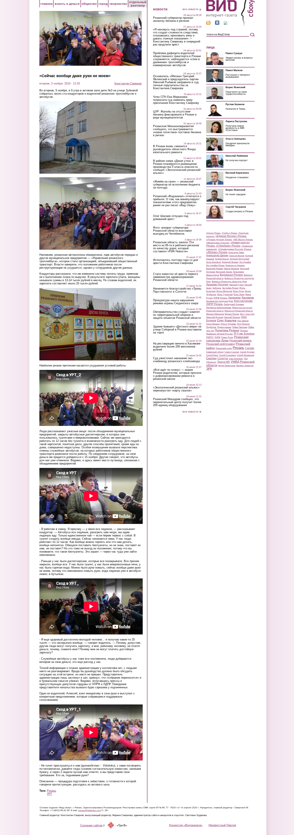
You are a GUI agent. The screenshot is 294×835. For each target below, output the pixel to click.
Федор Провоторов (226, 366)
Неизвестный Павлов (222, 825)
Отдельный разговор (137, 3)
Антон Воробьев (213, 262)
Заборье (216, 288)
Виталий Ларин (224, 272)
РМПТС (210, 337)
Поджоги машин (224, 327)
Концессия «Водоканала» (186, 825)
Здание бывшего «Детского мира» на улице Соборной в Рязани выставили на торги (177, 329)
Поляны (244, 330)
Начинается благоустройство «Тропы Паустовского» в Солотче (177, 290)
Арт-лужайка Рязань (215, 265)
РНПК (217, 337)
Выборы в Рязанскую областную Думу (229, 281)
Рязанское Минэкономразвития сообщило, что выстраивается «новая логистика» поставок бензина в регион (177, 131)
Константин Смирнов (128, 83)
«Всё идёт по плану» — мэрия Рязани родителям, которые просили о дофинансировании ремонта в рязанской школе (177, 374)
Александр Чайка (236, 252)
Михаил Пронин (232, 314)
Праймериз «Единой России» (219, 334)
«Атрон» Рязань (213, 233)
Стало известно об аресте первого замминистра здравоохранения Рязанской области (175, 277)
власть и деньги (67, 3)
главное (46, 3)
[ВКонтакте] (217, 23)
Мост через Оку (247, 314)
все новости (190, 9)
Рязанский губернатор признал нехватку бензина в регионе (173, 19)
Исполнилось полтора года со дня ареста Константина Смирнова (175, 262)
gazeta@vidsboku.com (90, 810)
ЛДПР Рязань (214, 304)
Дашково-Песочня (217, 284)
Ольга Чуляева (228, 324)
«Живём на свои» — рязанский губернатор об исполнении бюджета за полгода (176, 184)
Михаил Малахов (215, 314)
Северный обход (215, 352)
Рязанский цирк (224, 348)
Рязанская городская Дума (227, 338)
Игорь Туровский (225, 294)
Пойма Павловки (239, 327)
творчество (118, 3)
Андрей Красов (222, 259)
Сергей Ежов (212, 355)
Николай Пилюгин (232, 317)
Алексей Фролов (236, 256)
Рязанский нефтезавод (220, 344)
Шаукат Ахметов (244, 365)
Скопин (211, 358)
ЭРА (209, 368)
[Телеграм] (225, 23)
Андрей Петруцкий (239, 259)
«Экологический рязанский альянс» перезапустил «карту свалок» (176, 389)
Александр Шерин (217, 255)
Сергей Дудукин (247, 352)
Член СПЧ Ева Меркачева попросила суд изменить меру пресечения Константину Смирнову (176, 99)
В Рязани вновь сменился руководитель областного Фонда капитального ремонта (174, 149)
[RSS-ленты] (208, 23)
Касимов (248, 297)
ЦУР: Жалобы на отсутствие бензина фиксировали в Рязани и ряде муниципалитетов (175, 114)
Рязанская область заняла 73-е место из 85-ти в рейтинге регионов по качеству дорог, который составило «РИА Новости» (176, 247)
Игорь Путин (238, 291)
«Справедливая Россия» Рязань (234, 249)
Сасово (249, 348)
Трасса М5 (223, 361)
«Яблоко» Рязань (216, 252)
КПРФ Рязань (220, 298)
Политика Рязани (227, 330)
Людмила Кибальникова (218, 307)
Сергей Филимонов (245, 355)
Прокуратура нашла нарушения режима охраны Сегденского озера (175, 302)
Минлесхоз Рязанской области (238, 311)
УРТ (49, 794)
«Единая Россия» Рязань (230, 236)
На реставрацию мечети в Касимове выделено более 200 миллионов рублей (176, 346)
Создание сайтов (92, 825)
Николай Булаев (214, 317)
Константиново (243, 300)
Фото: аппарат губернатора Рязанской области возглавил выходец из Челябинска (172, 230)
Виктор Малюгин (231, 269)
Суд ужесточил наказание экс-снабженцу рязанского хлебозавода (176, 360)
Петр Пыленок (243, 324)
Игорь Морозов (224, 291)
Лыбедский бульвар (234, 304)
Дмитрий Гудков (236, 285)
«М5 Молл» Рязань (243, 239)
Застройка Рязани (230, 288)
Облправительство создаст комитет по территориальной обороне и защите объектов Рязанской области (177, 314)
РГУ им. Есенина (244, 333)
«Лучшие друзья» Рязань (219, 239)
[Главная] (230, 25)
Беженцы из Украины (235, 265)
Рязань (51, 790)
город (103, 3)
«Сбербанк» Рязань (228, 245)
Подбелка (211, 327)
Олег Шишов (243, 321)
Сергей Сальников (227, 355)
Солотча (222, 358)
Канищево (234, 297)
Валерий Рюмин (214, 268)
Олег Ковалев (226, 320)
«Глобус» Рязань (229, 233)
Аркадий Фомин (230, 262)
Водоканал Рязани (231, 274)
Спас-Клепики (236, 358)
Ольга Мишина (213, 324)
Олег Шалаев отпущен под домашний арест (170, 218)
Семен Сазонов (231, 352)
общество (89, 3)
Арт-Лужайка (245, 262)
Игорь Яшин (239, 294)
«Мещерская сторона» (218, 242)
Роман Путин (227, 337)
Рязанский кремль (240, 340)
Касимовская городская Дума (219, 301)
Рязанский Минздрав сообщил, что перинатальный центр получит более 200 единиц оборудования (177, 402)
